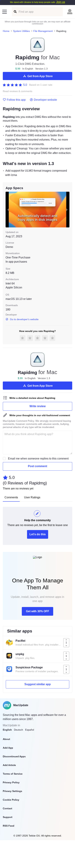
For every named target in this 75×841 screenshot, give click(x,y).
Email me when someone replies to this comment (38, 458)
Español (29, 730)
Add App (8, 747)
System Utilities (21, 31)
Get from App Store (40, 76)
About (6, 739)
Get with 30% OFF (37, 611)
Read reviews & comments (17, 91)
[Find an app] (15, 12)
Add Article (9, 765)
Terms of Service (12, 773)
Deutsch (18, 730)
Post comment (37, 466)
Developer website (45, 99)
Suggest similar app (37, 684)
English (7, 730)
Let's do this (37, 534)
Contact (7, 808)
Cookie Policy (11, 799)
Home (6, 31)
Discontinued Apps (14, 756)
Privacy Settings (12, 791)
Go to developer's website (24, 319)
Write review (37, 406)
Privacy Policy (11, 782)
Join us (60, 2)
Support (7, 817)
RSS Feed (8, 825)
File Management (43, 31)
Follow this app (16, 99)
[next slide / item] (67, 209)
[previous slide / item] (8, 209)
